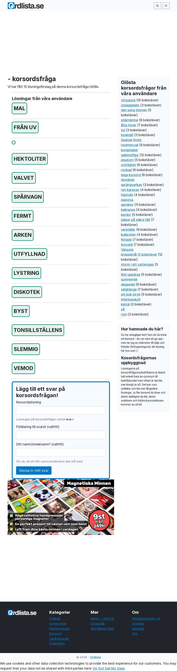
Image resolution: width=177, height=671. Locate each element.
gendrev (127, 205)
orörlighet (128, 165)
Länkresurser (59, 639)
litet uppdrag (130, 274)
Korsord (55, 634)
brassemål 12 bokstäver (139, 254)
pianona (127, 200)
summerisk (129, 279)
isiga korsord (131, 175)
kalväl (125, 304)
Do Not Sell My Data (108, 668)
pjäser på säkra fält (135, 220)
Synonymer (58, 624)
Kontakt (138, 629)
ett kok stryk (130, 294)
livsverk (127, 245)
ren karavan (130, 190)
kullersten (128, 234)
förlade (126, 240)
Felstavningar (59, 629)
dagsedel (128, 284)
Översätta (57, 643)
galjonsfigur (130, 155)
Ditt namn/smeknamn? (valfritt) (40, 444)
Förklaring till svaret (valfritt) (37, 427)
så (123, 309)
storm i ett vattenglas (137, 264)
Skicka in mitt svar (34, 470)
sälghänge (129, 289)
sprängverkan (131, 185)
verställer (128, 229)
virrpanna (128, 100)
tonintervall (129, 145)
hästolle (127, 195)
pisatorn (127, 160)
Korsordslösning (28, 402)
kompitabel (129, 150)
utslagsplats (130, 105)
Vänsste (127, 250)
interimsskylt (130, 299)
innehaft (127, 135)
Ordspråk (98, 624)
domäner (128, 180)
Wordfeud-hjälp (102, 629)
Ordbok (54, 619)
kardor (126, 215)
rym (124, 314)
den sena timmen (134, 110)
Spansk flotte (131, 140)
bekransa (128, 210)
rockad (126, 170)
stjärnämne (129, 120)
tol (123, 130)
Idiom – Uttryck (102, 619)
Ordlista (95, 657)
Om (134, 634)
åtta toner (128, 125)
